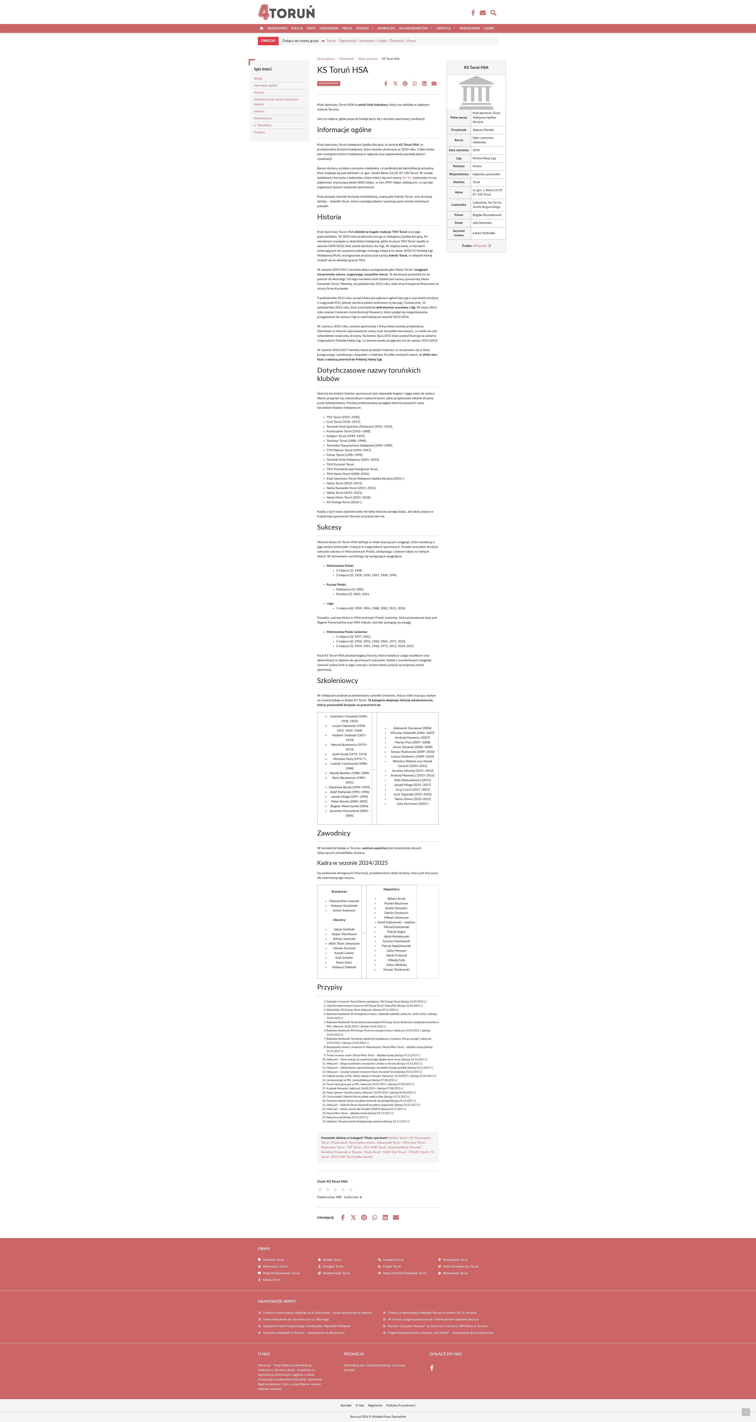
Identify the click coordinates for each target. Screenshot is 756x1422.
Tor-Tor (406, 177)
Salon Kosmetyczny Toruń (460, 1266)
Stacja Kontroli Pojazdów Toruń (404, 1273)
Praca (347, 28)
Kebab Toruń (271, 1279)
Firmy (311, 28)
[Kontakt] (482, 13)
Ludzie (489, 28)
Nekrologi (386, 28)
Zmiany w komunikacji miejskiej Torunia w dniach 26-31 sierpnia (432, 1312)
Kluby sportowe (367, 59)
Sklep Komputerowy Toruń (281, 1273)
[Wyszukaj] (493, 12)
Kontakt (349, 1370)
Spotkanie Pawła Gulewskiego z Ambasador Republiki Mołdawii (307, 1326)
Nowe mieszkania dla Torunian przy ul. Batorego (296, 1319)
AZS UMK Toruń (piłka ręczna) (352, 1156)
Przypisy (259, 132)
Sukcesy (259, 111)
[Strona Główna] (261, 28)
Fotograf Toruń (333, 1266)
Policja (297, 28)
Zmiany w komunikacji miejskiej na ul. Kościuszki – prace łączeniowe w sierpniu (317, 1312)
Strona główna (326, 59)
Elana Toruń (372, 1152)
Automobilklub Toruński (404, 1147)
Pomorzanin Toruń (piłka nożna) (353, 1142)
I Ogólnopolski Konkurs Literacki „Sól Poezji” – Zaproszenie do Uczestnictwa (440, 1332)
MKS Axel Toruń (414, 1142)
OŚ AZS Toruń (418, 1152)
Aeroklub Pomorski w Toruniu (341, 1152)
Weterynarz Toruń (275, 1266)
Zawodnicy (264, 125)
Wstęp (258, 78)
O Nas (360, 1405)
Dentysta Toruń (273, 1259)
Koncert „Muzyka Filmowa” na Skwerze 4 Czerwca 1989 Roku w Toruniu (437, 1326)
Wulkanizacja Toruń (336, 1273)
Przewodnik (470, 28)
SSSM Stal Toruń (394, 1152)
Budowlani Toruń (333, 1147)
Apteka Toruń (332, 1259)
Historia (259, 92)
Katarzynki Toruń (388, 1142)
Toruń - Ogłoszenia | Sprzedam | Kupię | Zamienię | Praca (371, 41)
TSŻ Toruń (354, 1147)
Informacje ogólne (265, 85)
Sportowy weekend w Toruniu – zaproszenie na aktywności (304, 1332)
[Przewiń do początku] (746, 1412)
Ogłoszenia (329, 28)
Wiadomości (277, 28)
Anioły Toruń (398, 1137)
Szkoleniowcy (263, 118)
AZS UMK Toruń (374, 1147)
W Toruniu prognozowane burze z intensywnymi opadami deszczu (433, 1319)
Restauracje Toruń (455, 1273)
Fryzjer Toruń (392, 1266)
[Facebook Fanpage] (472, 13)
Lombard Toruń (393, 1259)
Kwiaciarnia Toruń (455, 1259)
